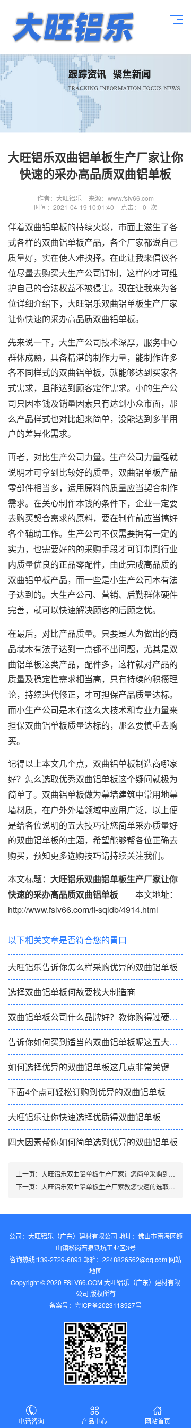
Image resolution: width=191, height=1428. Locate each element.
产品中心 (94, 1420)
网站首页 (157, 1420)
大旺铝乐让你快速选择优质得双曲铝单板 (84, 1117)
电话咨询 (31, 1420)
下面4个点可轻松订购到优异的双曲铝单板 (87, 1092)
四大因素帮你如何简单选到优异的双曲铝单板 (93, 1142)
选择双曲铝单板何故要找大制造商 (71, 992)
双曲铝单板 (139, 472)
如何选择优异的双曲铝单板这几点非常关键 (88, 1067)
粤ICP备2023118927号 (108, 1304)
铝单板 (72, 27)
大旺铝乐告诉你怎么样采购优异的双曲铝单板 (93, 967)
